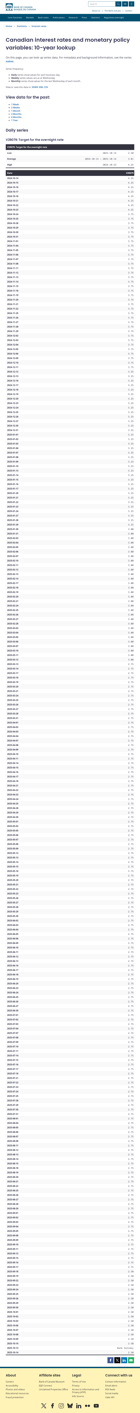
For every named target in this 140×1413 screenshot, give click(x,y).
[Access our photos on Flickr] (87, 1407)
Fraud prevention (15, 1397)
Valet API (109, 1397)
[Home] (21, 7)
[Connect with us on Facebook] (52, 1407)
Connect (45, 1385)
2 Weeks (15, 107)
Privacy (75, 1385)
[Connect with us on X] (44, 1407)
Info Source (78, 1396)
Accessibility (12, 1385)
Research (73, 17)
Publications (59, 17)
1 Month (15, 110)
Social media (111, 1393)
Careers (128, 10)
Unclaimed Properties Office (53, 1389)
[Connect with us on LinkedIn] (79, 1407)
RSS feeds (110, 1389)
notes (9, 61)
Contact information (115, 1381)
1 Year (14, 120)
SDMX (35, 87)
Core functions (15, 17)
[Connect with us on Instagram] (61, 1407)
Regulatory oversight (114, 17)
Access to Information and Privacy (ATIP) (85, 1391)
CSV (46, 87)
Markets (30, 17)
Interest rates (39, 26)
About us (96, 10)
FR (125, 3)
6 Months (16, 117)
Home (9, 26)
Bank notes (43, 17)
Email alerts (111, 1385)
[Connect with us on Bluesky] (70, 1407)
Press (84, 17)
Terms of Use (79, 1381)
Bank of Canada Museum (52, 1381)
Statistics (95, 17)
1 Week (15, 104)
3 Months (16, 113)
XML (41, 87)
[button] (110, 1360)
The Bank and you (112, 10)
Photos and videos (15, 1389)
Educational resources (17, 1393)
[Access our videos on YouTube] (96, 1407)
